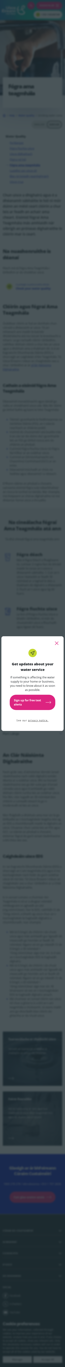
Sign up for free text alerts (27, 702)
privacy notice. (38, 720)
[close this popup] (57, 643)
